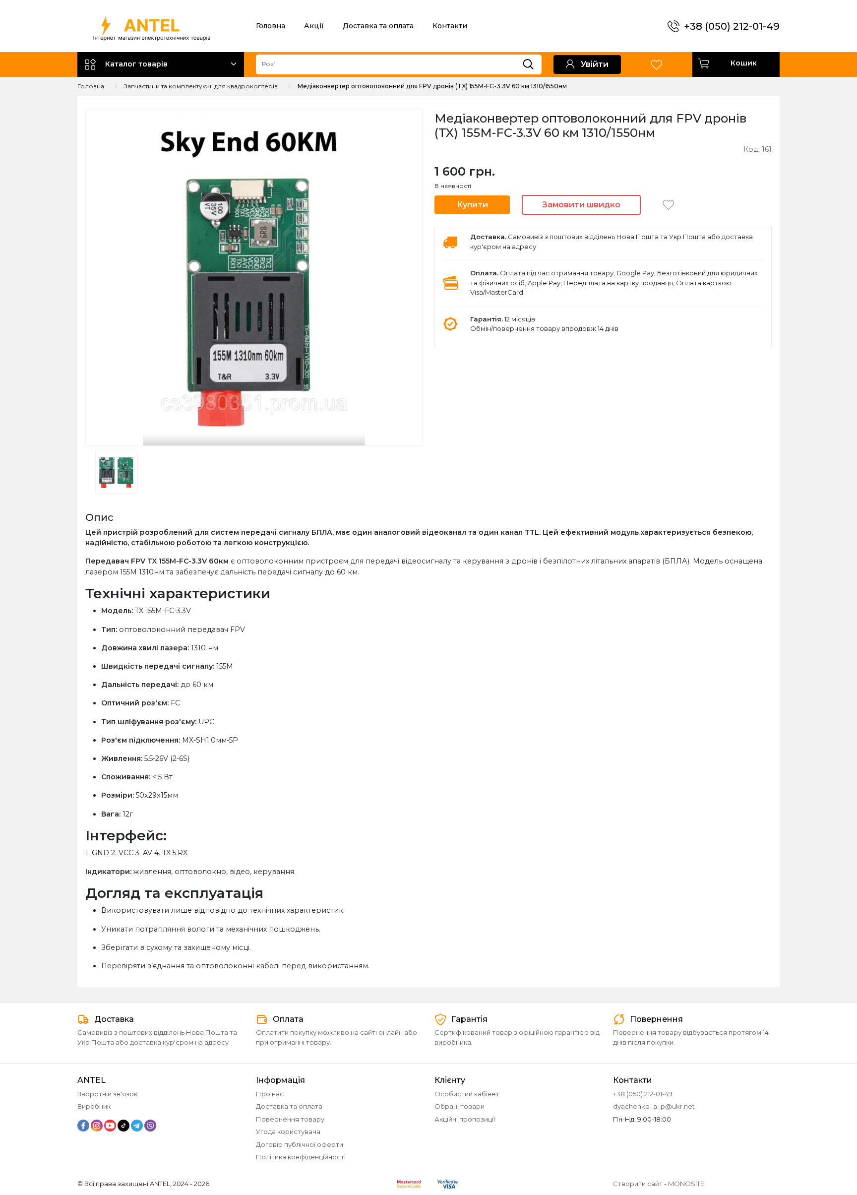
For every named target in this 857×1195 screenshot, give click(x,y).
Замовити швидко (581, 204)
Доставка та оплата (378, 25)
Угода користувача (288, 1131)
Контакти (449, 25)
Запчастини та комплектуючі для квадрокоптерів (201, 86)
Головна (270, 25)
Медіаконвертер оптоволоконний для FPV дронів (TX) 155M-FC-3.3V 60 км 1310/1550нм (432, 86)
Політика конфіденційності (301, 1157)
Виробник (94, 1106)
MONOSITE (686, 1184)
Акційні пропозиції (464, 1119)
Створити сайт (638, 1184)
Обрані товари (459, 1106)
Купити (472, 204)
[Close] (823, 1153)
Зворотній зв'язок (107, 1094)
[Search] (532, 62)
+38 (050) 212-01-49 (732, 26)
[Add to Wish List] (668, 204)
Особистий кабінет (466, 1094)
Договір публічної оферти (299, 1144)
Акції (314, 25)
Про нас (270, 1094)
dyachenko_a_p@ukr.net (654, 1106)
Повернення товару (290, 1119)
